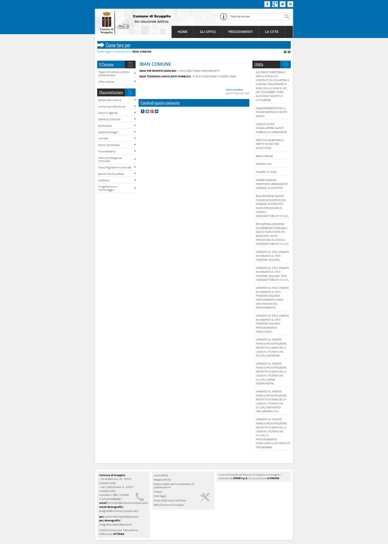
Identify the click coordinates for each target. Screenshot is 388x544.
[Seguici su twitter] (283, 6)
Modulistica (105, 126)
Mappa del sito (162, 479)
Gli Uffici (208, 32)
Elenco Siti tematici (109, 145)
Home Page (104, 51)
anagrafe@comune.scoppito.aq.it (118, 511)
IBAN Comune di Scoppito (169, 505)
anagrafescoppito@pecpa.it (115, 524)
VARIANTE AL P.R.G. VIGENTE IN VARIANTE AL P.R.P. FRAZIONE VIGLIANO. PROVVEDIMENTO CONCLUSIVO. (272, 323)
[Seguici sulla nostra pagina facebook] (267, 6)
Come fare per (121, 51)
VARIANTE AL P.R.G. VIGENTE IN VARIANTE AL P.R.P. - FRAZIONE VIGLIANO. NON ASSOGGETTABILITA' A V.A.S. (272, 273)
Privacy (158, 491)
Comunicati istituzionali (111, 106)
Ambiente (104, 180)
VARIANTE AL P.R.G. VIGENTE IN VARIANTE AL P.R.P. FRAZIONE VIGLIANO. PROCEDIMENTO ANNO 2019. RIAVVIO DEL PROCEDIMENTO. (272, 297)
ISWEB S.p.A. (240, 478)
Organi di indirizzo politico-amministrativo (114, 73)
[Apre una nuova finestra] (143, 112)
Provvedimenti (106, 151)
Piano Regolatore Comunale (114, 167)
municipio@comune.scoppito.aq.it (127, 503)
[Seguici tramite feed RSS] (290, 6)
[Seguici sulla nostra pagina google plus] (275, 6)
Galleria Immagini (108, 132)
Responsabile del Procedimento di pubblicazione (174, 486)
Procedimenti (240, 32)
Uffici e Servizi (106, 81)
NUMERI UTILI (264, 164)
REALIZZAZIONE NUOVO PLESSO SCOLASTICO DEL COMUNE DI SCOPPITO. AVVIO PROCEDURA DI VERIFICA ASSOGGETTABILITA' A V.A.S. (272, 206)
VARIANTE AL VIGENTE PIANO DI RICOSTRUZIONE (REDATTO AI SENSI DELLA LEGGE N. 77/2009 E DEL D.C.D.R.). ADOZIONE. (271, 347)
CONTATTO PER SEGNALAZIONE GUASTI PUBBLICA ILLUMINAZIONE (271, 128)
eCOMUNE (273, 478)
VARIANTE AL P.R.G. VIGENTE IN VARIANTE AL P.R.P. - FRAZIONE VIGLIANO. (272, 255)
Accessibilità (161, 475)
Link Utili (103, 138)
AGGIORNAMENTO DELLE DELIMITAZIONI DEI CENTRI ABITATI (271, 112)
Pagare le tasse (266, 172)
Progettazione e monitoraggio (107, 188)
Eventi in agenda (108, 113)
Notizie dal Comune (109, 100)
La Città (271, 32)
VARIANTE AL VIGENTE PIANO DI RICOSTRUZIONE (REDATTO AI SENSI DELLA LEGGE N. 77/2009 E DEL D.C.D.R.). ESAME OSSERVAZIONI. (271, 373)
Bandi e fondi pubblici (111, 174)
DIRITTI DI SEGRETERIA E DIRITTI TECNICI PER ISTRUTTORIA (270, 144)
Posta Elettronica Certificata (170, 500)
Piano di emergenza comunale (110, 159)
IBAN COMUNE (264, 156)
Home (183, 32)
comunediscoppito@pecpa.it (121, 516)
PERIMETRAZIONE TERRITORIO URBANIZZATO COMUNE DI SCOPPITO (272, 184)
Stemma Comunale (109, 119)
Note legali (160, 496)
